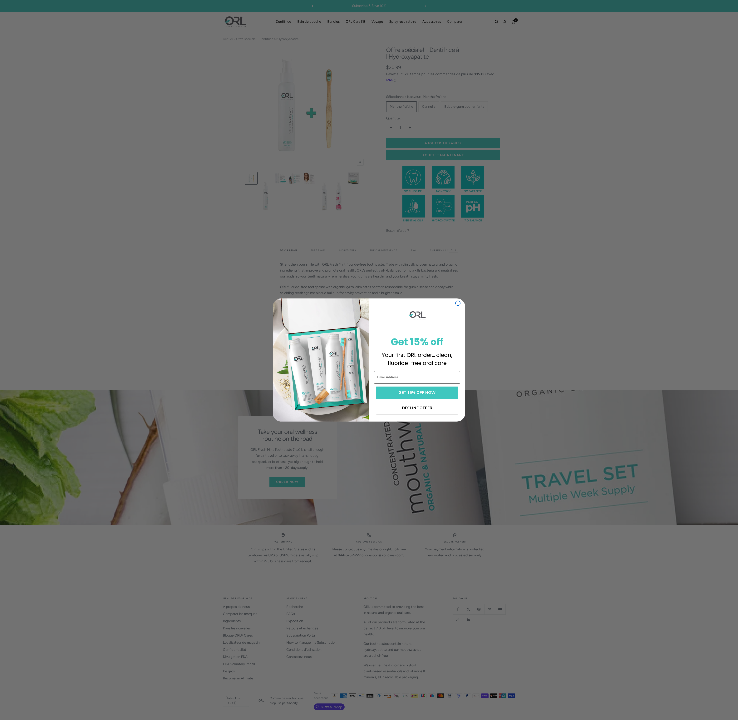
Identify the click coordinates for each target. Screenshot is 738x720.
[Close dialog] (457, 303)
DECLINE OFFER (417, 408)
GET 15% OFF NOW (417, 392)
